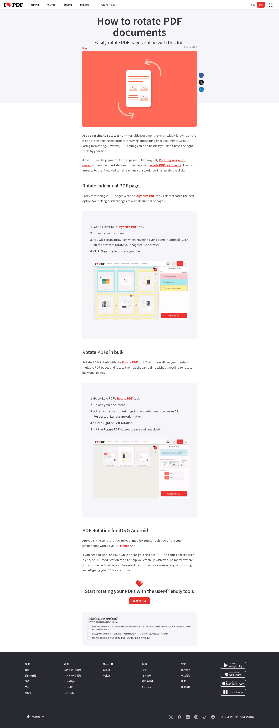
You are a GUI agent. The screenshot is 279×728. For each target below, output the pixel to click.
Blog (84, 48)
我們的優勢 (30, 675)
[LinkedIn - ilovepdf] (188, 717)
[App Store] (233, 674)
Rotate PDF (130, 362)
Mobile (124, 545)
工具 (27, 687)
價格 (27, 681)
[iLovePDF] (13, 4)
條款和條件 (147, 681)
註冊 (261, 4)
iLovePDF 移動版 (72, 675)
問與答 (28, 692)
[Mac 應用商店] (233, 683)
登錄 (252, 4)
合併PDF (35, 4)
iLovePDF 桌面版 (72, 669)
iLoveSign (69, 681)
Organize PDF (145, 196)
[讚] (179, 717)
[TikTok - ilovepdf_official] (204, 717)
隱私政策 (146, 675)
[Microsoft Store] (233, 692)
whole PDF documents (165, 165)
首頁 (27, 669)
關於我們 (185, 669)
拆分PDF (51, 4)
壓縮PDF (68, 4)
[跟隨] (171, 717)
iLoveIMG (69, 692)
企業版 (106, 669)
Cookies (146, 687)
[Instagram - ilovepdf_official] (196, 717)
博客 (183, 681)
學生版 (106, 675)
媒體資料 (185, 687)
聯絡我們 (185, 675)
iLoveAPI (68, 687)
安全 (144, 669)
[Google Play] (233, 665)
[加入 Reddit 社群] (213, 717)
